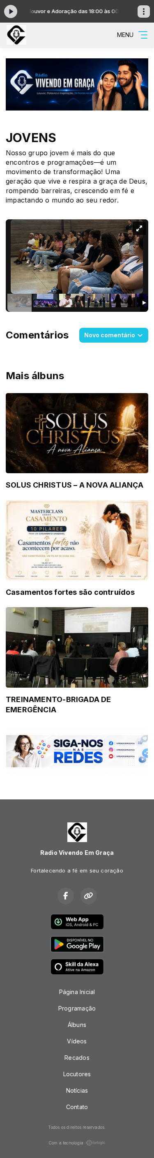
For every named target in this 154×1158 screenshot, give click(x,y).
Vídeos (77, 1041)
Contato (77, 1106)
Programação (77, 1008)
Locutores (77, 1074)
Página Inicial (77, 991)
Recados (76, 1057)
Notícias (77, 1090)
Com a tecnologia (65, 1142)
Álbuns (77, 1024)
